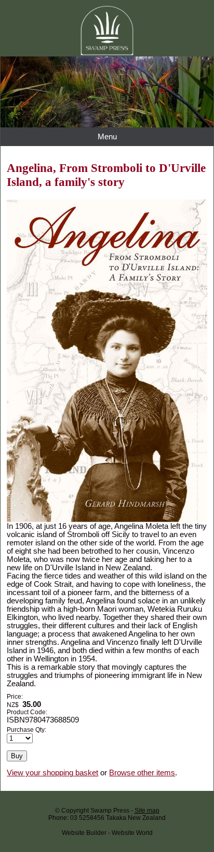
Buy (17, 756)
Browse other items (142, 773)
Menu (107, 137)
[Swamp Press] (107, 125)
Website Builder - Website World (107, 832)
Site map (147, 810)
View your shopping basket (52, 773)
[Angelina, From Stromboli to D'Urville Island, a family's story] (107, 519)
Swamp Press (109, 810)
